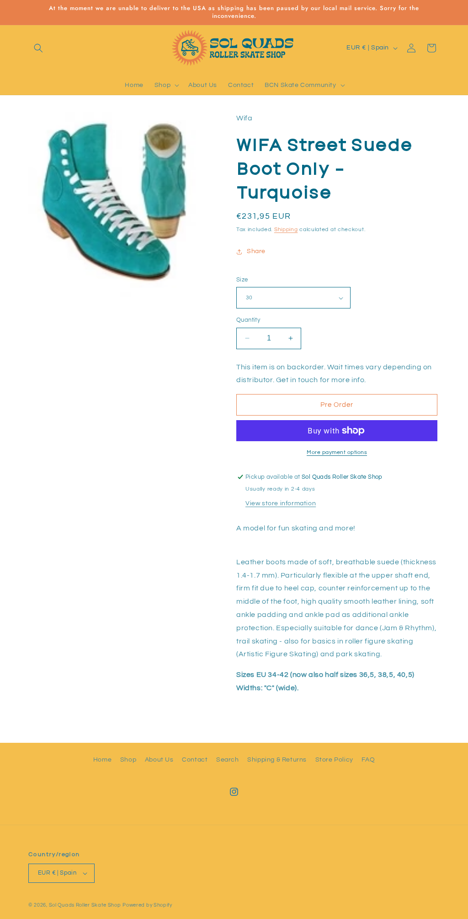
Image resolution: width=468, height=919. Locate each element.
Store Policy (334, 760)
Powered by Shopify (147, 905)
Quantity (248, 320)
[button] (38, 48)
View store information (280, 503)
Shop (128, 760)
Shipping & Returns (277, 760)
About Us (159, 760)
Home (102, 760)
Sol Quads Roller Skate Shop (85, 905)
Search (227, 760)
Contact (194, 760)
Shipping (286, 229)
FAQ (368, 760)
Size (242, 279)
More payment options (337, 452)
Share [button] (256, 251)
